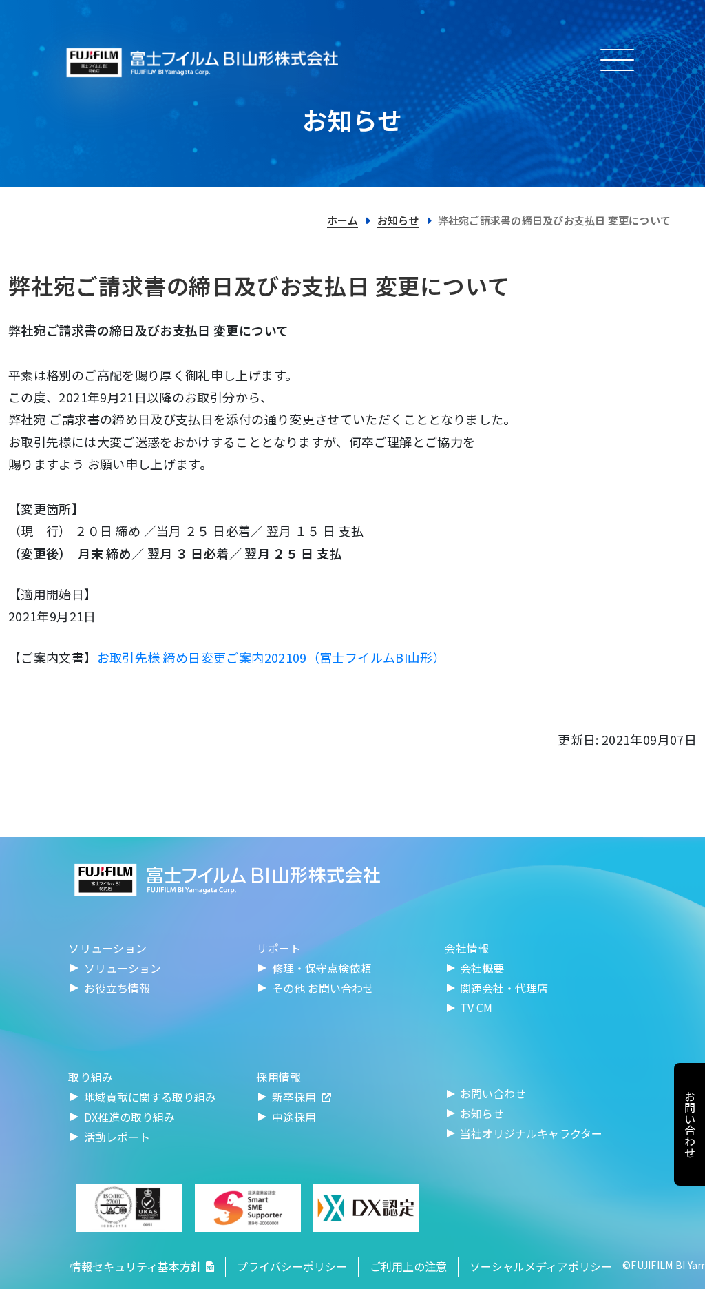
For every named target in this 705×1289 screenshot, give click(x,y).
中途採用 (294, 1116)
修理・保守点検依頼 (321, 968)
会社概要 (482, 968)
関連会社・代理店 (504, 988)
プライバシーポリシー (292, 1266)
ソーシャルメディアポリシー (541, 1266)
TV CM (476, 1007)
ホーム (343, 220)
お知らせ (398, 220)
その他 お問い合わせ (323, 988)
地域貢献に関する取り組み (150, 1097)
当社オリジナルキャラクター (531, 1133)
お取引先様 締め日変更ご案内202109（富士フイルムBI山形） (271, 657)
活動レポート (117, 1136)
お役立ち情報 (117, 988)
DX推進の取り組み (129, 1116)
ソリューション (122, 968)
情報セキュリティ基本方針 (136, 1266)
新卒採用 (294, 1097)
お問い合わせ (493, 1093)
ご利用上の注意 (408, 1266)
